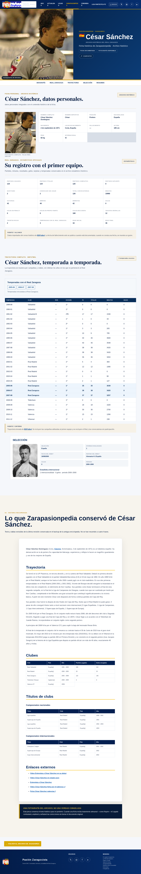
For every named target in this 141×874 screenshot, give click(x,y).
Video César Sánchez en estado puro (44, 778)
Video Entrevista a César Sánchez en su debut (48, 773)
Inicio (42, 4)
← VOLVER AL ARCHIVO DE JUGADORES (22, 844)
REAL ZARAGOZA (56, 83)
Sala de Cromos (107, 862)
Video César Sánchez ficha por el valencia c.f (47, 787)
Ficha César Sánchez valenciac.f (43, 791)
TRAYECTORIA (73, 83)
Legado (60, 4)
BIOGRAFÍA (41, 83)
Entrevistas (106, 867)
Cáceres (57, 549)
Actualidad (51, 4)
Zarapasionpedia (72, 4)
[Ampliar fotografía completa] (20, 132)
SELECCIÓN (87, 83)
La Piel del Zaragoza (108, 858)
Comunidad (84, 4)
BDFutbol (41, 235)
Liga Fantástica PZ (99, 4)
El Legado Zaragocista (108, 857)
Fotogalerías (106, 868)
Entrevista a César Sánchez (41, 782)
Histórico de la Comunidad (109, 865)
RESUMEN (100, 83)
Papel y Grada (106, 860)
